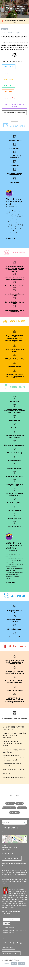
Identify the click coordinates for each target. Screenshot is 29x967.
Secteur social (8, 73)
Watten (9, 7)
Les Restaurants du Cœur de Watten (14, 294)
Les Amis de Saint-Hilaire (14, 690)
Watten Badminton (14, 526)
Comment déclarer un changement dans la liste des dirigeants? (12, 743)
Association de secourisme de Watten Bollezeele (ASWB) (14, 278)
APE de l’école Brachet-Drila (14, 359)
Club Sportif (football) (14, 453)
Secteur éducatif (9, 79)
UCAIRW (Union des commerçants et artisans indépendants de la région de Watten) (14, 700)
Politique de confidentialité (11, 953)
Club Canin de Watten (14, 629)
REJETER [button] (14, 963)
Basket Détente (14, 420)
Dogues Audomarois (14, 461)
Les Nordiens (14, 165)
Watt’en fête (14, 182)
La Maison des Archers (14, 140)
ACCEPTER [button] (21, 963)
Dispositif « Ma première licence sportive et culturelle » (14, 203)
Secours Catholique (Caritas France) (14, 302)
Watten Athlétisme (14, 518)
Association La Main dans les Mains (14, 286)
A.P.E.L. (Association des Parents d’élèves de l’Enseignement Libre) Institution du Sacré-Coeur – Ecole (14, 339)
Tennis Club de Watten (14, 503)
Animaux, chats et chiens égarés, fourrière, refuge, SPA (14, 672)
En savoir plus (10, 238)
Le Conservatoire (14, 148)
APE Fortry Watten (14, 367)
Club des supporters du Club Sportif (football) (14, 436)
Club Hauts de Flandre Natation (14, 445)
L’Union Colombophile (14, 468)
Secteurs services (9, 98)
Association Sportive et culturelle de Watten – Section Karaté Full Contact (14, 410)
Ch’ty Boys (14, 428)
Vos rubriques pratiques (10, 33)
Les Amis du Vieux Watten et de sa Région (14, 156)
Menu (14, 14)
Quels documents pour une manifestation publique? (12, 765)
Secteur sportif (8, 85)
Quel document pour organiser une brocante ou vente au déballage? (13, 772)
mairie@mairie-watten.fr (11, 858)
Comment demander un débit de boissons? (14, 779)
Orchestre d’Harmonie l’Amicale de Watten (14, 174)
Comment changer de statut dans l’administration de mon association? (14, 735)
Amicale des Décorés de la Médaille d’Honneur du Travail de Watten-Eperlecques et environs (14, 269)
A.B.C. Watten (14, 401)
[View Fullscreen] (3, 837)
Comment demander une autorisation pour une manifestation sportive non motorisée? (14, 758)
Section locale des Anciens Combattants (14, 311)
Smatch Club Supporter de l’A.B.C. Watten (14, 485)
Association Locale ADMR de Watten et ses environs (14, 681)
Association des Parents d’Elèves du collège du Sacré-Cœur (15, 376)
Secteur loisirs (8, 92)
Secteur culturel (8, 67)
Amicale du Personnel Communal (14, 620)
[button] (15, 838)
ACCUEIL (5, 29)
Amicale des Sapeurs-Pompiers (14, 611)
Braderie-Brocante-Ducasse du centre (15, 21)
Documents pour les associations (14, 113)
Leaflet (25, 841)
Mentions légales (8, 947)
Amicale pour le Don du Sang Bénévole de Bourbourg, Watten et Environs (14, 662)
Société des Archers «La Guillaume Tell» (14, 494)
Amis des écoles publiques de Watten (14, 350)
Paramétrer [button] (6, 963)
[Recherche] (24, 822)
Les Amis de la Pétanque (14, 476)
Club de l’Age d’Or (14, 637)
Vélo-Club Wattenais (14, 510)
